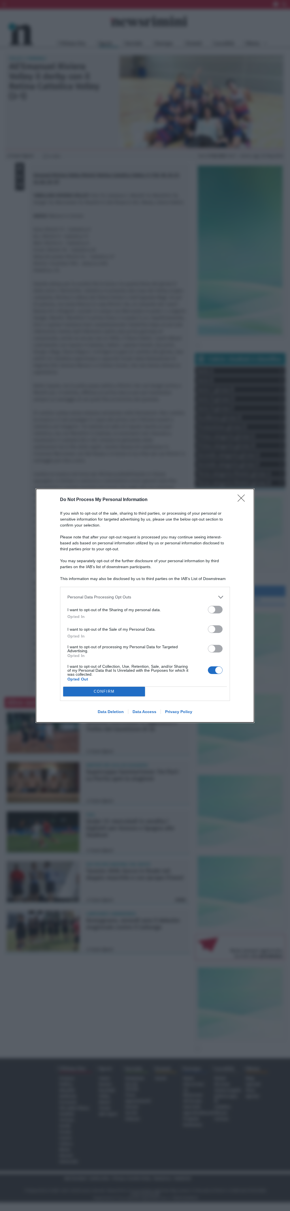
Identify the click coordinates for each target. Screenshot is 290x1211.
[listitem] (145, 597)
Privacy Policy (178, 711)
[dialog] (145, 605)
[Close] (243, 500)
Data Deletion (111, 711)
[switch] (215, 609)
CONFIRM (104, 691)
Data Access (144, 711)
